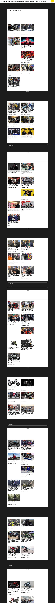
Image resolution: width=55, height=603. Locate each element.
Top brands (11, 148)
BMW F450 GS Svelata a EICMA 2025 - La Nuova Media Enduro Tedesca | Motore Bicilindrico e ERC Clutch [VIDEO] (13, 489)
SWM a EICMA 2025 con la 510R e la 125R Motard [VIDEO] (27, 335)
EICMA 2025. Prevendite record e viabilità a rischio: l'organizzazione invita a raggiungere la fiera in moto (27, 322)
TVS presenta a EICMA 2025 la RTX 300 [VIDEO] (13, 348)
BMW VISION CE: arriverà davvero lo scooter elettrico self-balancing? (26, 46)
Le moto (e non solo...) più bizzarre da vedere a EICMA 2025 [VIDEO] (27, 310)
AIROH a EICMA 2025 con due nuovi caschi (26, 527)
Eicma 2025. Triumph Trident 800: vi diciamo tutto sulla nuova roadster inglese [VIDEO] (27, 554)
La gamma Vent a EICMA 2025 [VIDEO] (26, 210)
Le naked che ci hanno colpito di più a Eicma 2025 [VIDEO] (14, 172)
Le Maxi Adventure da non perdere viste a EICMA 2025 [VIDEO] (14, 32)
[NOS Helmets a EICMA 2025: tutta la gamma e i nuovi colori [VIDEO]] (14, 204)
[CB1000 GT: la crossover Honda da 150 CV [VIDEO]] (27, 395)
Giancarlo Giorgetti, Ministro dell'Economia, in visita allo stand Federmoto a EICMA (27, 248)
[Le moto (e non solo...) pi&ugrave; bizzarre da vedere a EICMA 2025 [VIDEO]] (27, 305)
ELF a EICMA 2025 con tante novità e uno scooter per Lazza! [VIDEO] (26, 275)
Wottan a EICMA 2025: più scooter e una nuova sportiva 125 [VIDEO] (14, 86)
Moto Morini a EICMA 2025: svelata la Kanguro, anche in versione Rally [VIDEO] (26, 448)
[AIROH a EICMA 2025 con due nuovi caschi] (27, 522)
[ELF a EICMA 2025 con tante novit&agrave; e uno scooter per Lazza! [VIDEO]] (27, 270)
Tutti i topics (11, 145)
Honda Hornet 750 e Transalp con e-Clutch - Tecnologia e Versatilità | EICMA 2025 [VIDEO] (27, 488)
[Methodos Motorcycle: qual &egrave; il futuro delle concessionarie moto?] (27, 132)
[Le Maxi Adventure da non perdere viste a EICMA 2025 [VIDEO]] (14, 27)
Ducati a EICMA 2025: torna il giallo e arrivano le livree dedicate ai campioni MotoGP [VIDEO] (27, 59)
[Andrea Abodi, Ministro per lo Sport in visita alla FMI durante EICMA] (14, 217)
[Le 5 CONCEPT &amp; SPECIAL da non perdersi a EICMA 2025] (14, 119)
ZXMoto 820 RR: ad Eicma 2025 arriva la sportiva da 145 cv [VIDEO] (26, 461)
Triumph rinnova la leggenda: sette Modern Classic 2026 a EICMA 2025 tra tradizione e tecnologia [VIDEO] (14, 541)
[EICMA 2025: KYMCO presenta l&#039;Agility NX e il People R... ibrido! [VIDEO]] (27, 408)
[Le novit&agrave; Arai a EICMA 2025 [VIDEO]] (27, 256)
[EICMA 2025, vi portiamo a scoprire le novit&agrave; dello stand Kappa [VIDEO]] (14, 256)
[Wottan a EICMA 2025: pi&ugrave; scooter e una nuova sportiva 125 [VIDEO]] (14, 81)
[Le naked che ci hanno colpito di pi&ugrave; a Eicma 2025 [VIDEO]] (14, 166)
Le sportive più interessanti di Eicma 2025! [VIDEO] (26, 185)
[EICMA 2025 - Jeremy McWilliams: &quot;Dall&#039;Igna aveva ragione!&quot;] (27, 166)
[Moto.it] (6, 1)
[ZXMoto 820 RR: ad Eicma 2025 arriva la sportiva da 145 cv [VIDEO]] (27, 456)
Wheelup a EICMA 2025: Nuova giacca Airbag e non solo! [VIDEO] (27, 124)
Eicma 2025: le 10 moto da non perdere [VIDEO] (26, 197)
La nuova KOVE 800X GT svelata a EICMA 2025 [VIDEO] (14, 387)
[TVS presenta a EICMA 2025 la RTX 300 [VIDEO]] (14, 343)
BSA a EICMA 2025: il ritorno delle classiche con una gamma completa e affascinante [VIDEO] (14, 111)
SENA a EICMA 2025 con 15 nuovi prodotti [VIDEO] (14, 310)
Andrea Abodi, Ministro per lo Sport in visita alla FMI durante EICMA (13, 222)
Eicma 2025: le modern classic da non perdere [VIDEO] (13, 72)
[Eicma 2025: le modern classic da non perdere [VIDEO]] (14, 67)
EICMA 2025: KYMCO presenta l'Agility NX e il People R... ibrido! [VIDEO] (27, 413)
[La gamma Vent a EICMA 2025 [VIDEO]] (27, 204)
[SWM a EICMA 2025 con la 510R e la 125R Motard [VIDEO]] (27, 330)
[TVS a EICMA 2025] (14, 41)
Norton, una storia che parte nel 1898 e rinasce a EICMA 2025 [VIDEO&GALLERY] (26, 33)
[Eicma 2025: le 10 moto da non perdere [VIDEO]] (27, 192)
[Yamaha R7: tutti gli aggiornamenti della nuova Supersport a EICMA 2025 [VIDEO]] (27, 469)
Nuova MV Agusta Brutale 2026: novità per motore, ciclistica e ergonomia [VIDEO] (13, 554)
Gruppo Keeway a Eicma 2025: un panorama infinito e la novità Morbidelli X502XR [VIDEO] (27, 111)
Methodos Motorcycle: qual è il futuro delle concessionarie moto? (27, 137)
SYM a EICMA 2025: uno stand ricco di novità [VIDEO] (13, 322)
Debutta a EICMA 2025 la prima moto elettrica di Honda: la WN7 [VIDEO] (27, 387)
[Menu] (1, 1)
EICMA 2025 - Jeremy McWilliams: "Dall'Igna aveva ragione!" (26, 172)
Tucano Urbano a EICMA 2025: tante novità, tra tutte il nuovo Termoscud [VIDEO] (26, 348)
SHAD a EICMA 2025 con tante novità (13, 502)
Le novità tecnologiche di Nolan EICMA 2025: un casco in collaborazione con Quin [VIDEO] (13, 248)
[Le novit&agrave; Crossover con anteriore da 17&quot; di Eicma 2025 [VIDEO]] (14, 180)
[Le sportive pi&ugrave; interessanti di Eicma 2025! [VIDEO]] (27, 180)
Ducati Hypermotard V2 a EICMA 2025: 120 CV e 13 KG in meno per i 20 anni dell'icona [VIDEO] (14, 413)
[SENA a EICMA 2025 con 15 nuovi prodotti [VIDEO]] (14, 305)
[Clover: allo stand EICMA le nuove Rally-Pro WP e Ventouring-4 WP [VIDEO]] (14, 270)
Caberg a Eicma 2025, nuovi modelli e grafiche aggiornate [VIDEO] (14, 527)
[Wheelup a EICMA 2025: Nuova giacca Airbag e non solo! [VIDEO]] (27, 119)
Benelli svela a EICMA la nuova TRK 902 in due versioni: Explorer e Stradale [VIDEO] (14, 448)
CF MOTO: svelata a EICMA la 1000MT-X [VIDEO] (13, 401)
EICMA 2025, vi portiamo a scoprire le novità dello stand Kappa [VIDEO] (13, 262)
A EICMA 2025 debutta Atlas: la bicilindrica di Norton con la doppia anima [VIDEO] (14, 361)
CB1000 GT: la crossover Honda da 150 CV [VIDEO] (27, 401)
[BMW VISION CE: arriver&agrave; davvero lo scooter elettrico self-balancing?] (27, 41)
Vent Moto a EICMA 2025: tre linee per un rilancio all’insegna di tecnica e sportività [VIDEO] (27, 73)
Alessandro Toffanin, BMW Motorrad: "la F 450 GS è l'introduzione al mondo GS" (13, 137)
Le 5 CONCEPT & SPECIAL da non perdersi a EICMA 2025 (13, 124)
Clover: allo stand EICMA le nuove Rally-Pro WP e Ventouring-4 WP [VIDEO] (14, 275)
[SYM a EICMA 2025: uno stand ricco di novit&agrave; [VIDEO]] (14, 317)
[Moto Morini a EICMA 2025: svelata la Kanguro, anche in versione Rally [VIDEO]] (27, 443)
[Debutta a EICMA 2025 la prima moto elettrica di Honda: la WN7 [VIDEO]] (27, 382)
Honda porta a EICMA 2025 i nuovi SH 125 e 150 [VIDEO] (14, 461)
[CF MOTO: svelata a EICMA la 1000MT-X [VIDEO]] (14, 395)
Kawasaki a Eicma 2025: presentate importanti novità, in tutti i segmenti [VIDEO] (27, 540)
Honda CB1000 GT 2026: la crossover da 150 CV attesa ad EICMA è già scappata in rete (26, 589)
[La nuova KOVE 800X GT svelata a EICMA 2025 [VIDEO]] (14, 382)
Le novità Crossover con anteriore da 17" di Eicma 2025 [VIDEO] (13, 185)
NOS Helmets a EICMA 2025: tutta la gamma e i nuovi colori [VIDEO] (14, 210)
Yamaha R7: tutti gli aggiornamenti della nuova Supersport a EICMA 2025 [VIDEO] (27, 475)
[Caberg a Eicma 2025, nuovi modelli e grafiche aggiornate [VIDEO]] (14, 522)
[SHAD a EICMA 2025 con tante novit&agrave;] (14, 497)
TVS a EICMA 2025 (11, 45)
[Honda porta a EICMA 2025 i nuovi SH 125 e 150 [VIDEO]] (14, 456)
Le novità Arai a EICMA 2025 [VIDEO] (26, 261)
